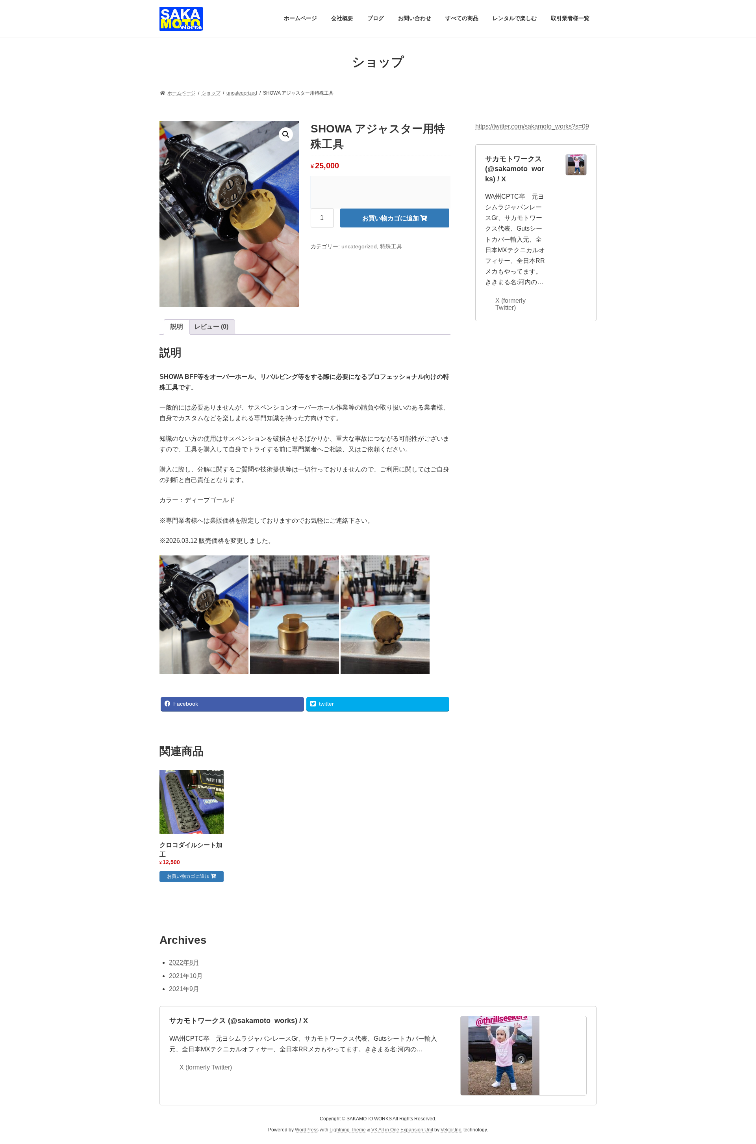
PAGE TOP (731, 1102)
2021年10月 (186, 976)
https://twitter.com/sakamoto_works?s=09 (532, 126)
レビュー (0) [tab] (211, 326)
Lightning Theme (348, 1130)
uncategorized (359, 246)
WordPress (307, 1130)
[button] (286, 134)
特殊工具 (391, 246)
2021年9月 (184, 989)
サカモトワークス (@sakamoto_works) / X (514, 169)
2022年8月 (184, 962)
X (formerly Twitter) (510, 304)
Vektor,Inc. (451, 1130)
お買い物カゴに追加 (390, 218)
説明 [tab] (176, 326)
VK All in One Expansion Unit (402, 1130)
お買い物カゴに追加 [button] (188, 876)
